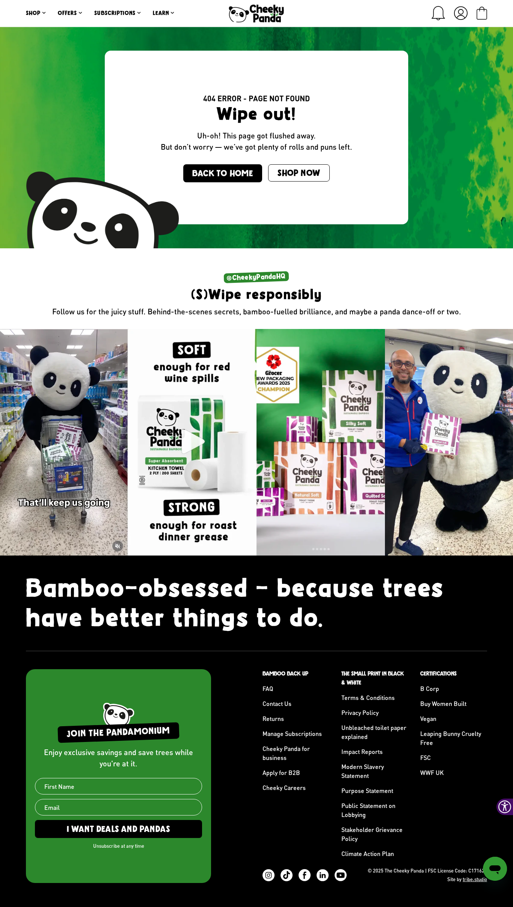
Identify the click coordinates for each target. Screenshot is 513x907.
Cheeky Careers (284, 787)
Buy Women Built (443, 703)
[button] (438, 13)
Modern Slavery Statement (362, 771)
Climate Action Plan (367, 853)
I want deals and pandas (118, 829)
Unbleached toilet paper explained (373, 732)
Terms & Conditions (368, 697)
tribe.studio (475, 879)
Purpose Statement (367, 790)
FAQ (268, 688)
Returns (273, 718)
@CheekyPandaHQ (256, 277)
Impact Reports (362, 751)
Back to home (222, 173)
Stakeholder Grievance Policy (372, 834)
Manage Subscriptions (292, 733)
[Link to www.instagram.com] (64, 442)
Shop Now (299, 173)
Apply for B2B (281, 772)
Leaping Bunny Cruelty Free (450, 738)
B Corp (429, 688)
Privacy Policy (360, 712)
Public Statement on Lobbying (368, 810)
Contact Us (277, 703)
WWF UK (432, 772)
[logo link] (256, 13)
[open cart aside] (482, 13)
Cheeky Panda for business (286, 753)
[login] (461, 13)
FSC (425, 757)
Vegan (428, 718)
